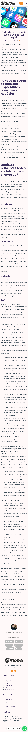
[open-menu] (21, 3)
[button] (26, 3)
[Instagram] (15, 671)
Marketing (24, 41)
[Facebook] (12, 671)
